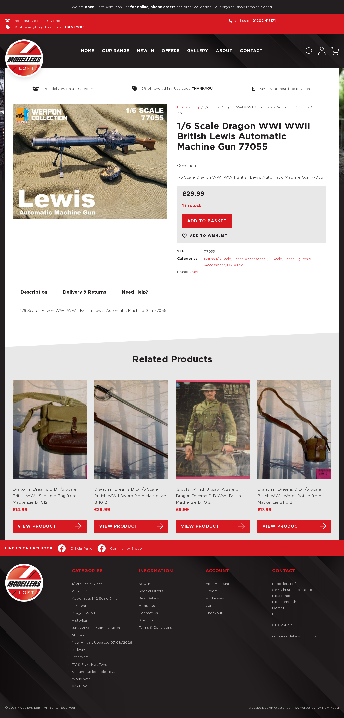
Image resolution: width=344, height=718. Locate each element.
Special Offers (151, 591)
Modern (78, 635)
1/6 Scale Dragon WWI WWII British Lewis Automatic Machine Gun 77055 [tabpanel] (93, 310)
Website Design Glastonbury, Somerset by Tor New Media (293, 707)
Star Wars (80, 657)
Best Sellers (149, 598)
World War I (82, 679)
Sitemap (146, 620)
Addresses (214, 598)
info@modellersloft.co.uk (294, 636)
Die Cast (79, 606)
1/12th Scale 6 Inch (87, 584)
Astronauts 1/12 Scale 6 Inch (95, 598)
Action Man (81, 591)
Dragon (195, 271)
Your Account (217, 583)
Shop (195, 107)
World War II (82, 686)
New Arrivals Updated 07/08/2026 (102, 642)
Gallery (197, 51)
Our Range (115, 51)
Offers (171, 51)
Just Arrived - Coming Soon (96, 627)
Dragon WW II (84, 613)
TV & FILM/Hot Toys (89, 664)
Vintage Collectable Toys (93, 671)
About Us (147, 605)
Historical (80, 620)
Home (87, 51)
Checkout (213, 613)
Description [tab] (33, 292)
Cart (209, 605)
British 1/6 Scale (217, 259)
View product (37, 526)
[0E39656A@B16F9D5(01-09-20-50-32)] (90, 161)
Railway (78, 649)
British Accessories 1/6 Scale (257, 259)
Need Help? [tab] (135, 292)
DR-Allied (235, 265)
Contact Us (148, 613)
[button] (309, 50)
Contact (251, 51)
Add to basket (207, 221)
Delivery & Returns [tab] (84, 292)
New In (145, 51)
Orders (211, 591)
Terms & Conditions (155, 627)
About (224, 51)
